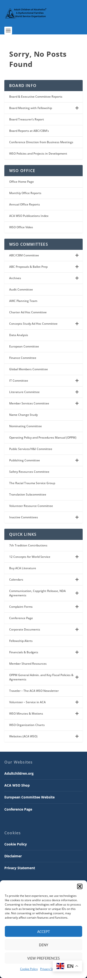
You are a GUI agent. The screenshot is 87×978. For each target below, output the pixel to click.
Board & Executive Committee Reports (35, 97)
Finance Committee (22, 358)
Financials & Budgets (23, 652)
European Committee (24, 346)
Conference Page (21, 618)
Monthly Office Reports (25, 193)
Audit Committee (21, 289)
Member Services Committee (29, 403)
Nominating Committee (25, 426)
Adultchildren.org (19, 773)
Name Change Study (23, 415)
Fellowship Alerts (21, 641)
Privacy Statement (52, 969)
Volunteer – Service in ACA (27, 702)
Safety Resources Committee (29, 472)
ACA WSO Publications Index (29, 216)
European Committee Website (29, 797)
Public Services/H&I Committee (30, 449)
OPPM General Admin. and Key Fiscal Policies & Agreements (41, 677)
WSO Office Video (21, 227)
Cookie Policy (29, 969)
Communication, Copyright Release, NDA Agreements (37, 593)
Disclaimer (13, 856)
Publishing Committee (24, 460)
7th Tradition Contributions (28, 545)
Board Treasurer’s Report (26, 119)
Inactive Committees (23, 517)
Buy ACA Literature (22, 568)
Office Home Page (21, 182)
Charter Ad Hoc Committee (28, 312)
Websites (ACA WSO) (23, 736)
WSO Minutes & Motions (26, 713)
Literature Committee (24, 392)
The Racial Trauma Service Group (32, 483)
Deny (43, 944)
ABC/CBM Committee (24, 255)
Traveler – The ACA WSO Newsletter (34, 691)
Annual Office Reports (24, 204)
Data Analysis (18, 335)
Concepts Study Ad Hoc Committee (33, 324)
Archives (15, 278)
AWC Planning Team (23, 301)
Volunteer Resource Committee (31, 506)
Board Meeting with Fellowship (30, 108)
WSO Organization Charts (27, 725)
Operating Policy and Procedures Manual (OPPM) (42, 437)
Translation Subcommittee (27, 494)
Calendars (16, 579)
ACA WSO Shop (17, 785)
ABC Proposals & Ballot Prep (28, 267)
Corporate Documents (24, 629)
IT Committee (18, 381)
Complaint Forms (21, 607)
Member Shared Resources (28, 664)
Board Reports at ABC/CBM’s (29, 131)
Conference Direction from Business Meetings (41, 142)
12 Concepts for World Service (29, 557)
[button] (79, 886)
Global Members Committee (28, 369)
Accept (43, 931)
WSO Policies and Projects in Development (38, 153)
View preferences (43, 958)
